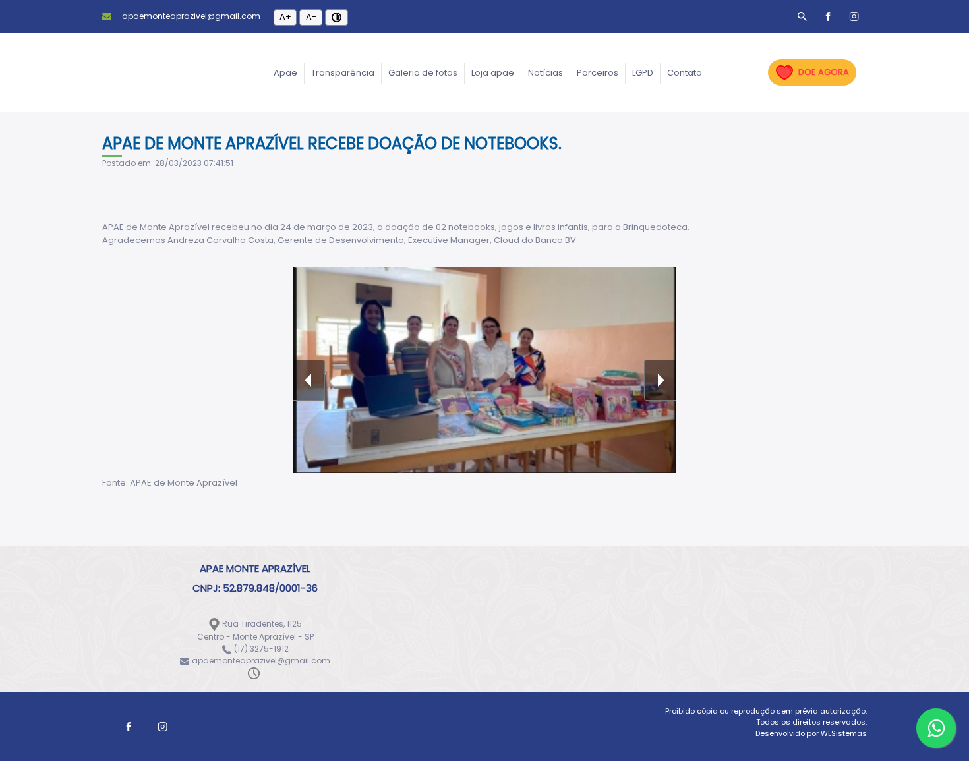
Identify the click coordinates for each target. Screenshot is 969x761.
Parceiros (597, 73)
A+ (285, 17)
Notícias (545, 73)
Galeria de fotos (422, 73)
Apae (285, 73)
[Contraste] (336, 17)
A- (311, 17)
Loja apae (492, 73)
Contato (684, 73)
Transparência (342, 73)
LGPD (642, 73)
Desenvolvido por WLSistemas (811, 733)
